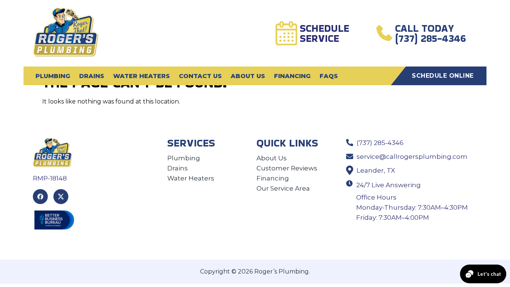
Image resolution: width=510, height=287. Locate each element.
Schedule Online (443, 75)
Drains (91, 76)
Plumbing (52, 76)
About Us (248, 76)
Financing (292, 76)
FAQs (329, 76)
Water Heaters (141, 76)
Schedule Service (324, 33)
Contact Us (200, 76)
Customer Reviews (286, 168)
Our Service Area (283, 188)
